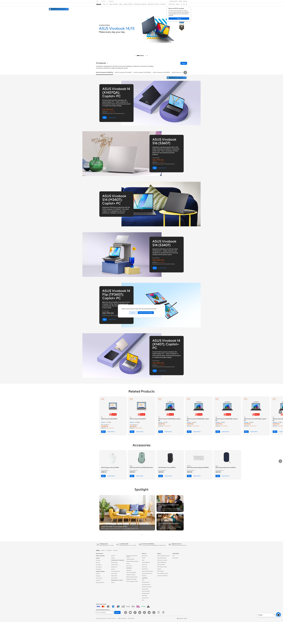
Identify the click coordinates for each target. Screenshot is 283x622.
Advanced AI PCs (146, 582)
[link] (98, 4)
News (143, 560)
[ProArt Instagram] (158, 612)
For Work (98, 562)
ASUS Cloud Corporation (147, 571)
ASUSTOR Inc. (145, 569)
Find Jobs (144, 575)
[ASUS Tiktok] (144, 612)
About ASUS (144, 555)
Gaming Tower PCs (100, 582)
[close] (163, 306)
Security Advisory (161, 564)
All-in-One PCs (99, 578)
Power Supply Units (115, 571)
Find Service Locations (162, 560)
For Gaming (98, 569)
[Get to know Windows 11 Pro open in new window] (177, 77)
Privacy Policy (131, 618)
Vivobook (115, 550)
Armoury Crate (145, 597)
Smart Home (129, 565)
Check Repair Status (161, 558)
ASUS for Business (146, 591)
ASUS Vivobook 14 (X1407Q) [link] (104, 72)
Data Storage (114, 578)
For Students (99, 567)
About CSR (144, 564)
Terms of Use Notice (122, 618)
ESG (174, 555)
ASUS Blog (144, 595)
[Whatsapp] (153, 612)
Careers (143, 558)
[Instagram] (125, 612)
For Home (98, 560)
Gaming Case (114, 567)
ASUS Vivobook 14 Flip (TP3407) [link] (181, 72)
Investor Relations (146, 562)
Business (185, 1)
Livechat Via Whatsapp (162, 575)
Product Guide (145, 589)
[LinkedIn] (139, 612)
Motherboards (114, 562)
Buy (103, 431)
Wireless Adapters (130, 559)
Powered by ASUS (174, 1)
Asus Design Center (146, 584)
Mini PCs (113, 555)
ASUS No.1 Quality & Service (163, 555)
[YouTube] (130, 612)
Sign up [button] (117, 612)
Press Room (144, 566)
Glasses (113, 558)
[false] (179, 18)
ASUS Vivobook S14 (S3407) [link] (161, 72)
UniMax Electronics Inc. (147, 573)
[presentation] (139, 534)
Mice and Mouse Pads (131, 572)
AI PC (143, 580)
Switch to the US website (146, 312)
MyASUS (159, 569)
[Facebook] (135, 612)
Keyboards (128, 570)
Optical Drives (114, 575)
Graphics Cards (114, 564)
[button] (180, 1)
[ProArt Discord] (163, 612)
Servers (128, 563)
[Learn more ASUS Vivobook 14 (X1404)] (141, 57)
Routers (113, 582)
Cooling (113, 569)
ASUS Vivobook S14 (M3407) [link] (142, 72)
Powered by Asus (145, 593)
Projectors (98, 576)
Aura (143, 600)
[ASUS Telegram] (149, 612)
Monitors (98, 573)
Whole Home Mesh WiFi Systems (131, 556)
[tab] (135, 55)
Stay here (133, 312)
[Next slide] (185, 72)
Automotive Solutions (146, 586)
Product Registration (161, 562)
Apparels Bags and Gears (131, 577)
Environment (175, 558)
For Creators (99, 564)
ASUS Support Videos (162, 566)
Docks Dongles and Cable (132, 581)
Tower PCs (98, 580)
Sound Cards (114, 573)
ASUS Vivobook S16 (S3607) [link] (123, 72)
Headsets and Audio (130, 574)
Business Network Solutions (132, 561)
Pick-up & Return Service (162, 573)
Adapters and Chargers (131, 579)
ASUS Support (160, 571)
